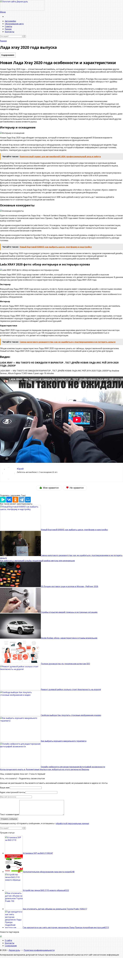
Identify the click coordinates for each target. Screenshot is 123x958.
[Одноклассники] (15, 499)
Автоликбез (10, 21)
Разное (8, 29)
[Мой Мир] (28, 499)
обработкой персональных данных (72, 823)
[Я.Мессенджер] (3, 499)
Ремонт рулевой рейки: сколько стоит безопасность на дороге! (71, 689)
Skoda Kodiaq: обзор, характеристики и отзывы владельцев (69, 638)
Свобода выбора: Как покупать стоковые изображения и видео (71, 715)
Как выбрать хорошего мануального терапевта (63, 741)
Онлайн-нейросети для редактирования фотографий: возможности (73, 766)
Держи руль (14, 950)
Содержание (11, 945)
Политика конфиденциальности (39, 950)
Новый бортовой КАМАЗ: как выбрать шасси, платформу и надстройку (74, 529)
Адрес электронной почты (12, 792)
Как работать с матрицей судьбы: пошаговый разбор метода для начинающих (37, 560)
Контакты (9, 31)
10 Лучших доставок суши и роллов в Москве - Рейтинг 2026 (69, 586)
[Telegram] (22, 499)
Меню (3, 12)
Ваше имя (4, 787)
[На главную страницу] (61, 5)
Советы (8, 26)
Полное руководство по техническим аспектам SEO (65, 663)
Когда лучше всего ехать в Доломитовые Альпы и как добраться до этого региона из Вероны (44, 769)
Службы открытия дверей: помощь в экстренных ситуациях (69, 612)
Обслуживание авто (14, 23)
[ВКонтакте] (9, 499)
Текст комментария (9, 814)
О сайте (8, 940)
